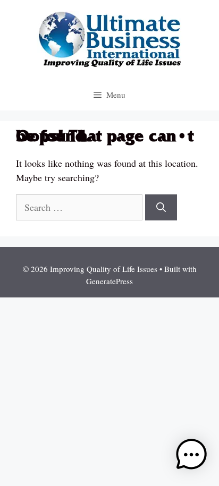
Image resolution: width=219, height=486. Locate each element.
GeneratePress (109, 281)
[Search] (161, 207)
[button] (191, 456)
